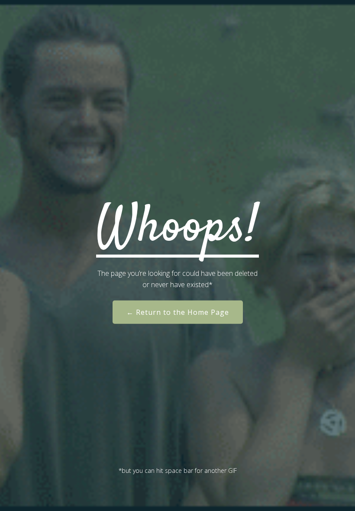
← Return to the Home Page (177, 312)
